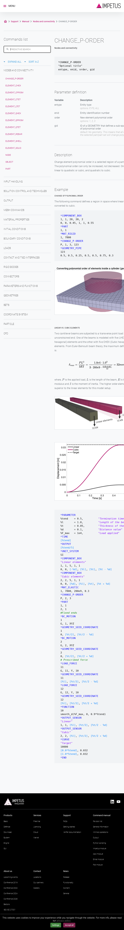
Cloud (35, 832)
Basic (6, 821)
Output (96, 838)
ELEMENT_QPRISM (14, 120)
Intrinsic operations (100, 832)
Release (66, 877)
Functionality (68, 883)
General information (101, 827)
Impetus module (99, 848)
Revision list (97, 821)
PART (7, 169)
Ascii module (98, 854)
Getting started (69, 827)
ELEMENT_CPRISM (14, 92)
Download (8, 832)
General (66, 893)
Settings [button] (55, 925)
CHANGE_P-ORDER (14, 78)
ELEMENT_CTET (13, 99)
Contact (37, 871)
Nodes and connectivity (44, 21)
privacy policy (64, 920)
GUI (5, 848)
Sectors (7, 904)
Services (37, 815)
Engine (6, 843)
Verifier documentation (72, 832)
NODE (8, 155)
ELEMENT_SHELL (13, 141)
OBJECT (9, 162)
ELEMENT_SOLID (13, 148)
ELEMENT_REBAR (13, 134)
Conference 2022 (11, 888)
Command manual (101, 815)
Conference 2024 (11, 893)
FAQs (65, 821)
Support (14, 21)
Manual (25, 21)
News (66, 871)
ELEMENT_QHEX (13, 113)
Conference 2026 (11, 899)
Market (36, 838)
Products (8, 815)
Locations (37, 877)
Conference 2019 (11, 883)
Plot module (98, 865)
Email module (98, 859)
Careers (36, 888)
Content (66, 888)
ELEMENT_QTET (13, 127)
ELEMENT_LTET (12, 106)
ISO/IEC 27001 (10, 910)
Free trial (36, 821)
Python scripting (99, 843)
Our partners (38, 883)
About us (8, 871)
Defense (7, 827)
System (7, 838)
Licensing (37, 827)
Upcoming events (11, 877)
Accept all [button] (69, 925)
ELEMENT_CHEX (13, 85)
